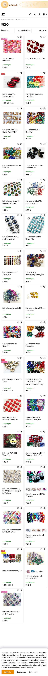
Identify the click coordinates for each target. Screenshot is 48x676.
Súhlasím (7, 672)
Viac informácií (27, 668)
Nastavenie (21, 672)
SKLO (23, 20)
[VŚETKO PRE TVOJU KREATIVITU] (24, 4)
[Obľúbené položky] (35, 14)
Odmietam (33, 672)
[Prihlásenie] (40, 14)
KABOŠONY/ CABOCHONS (10, 20)
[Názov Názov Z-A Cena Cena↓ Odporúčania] (39, 30)
